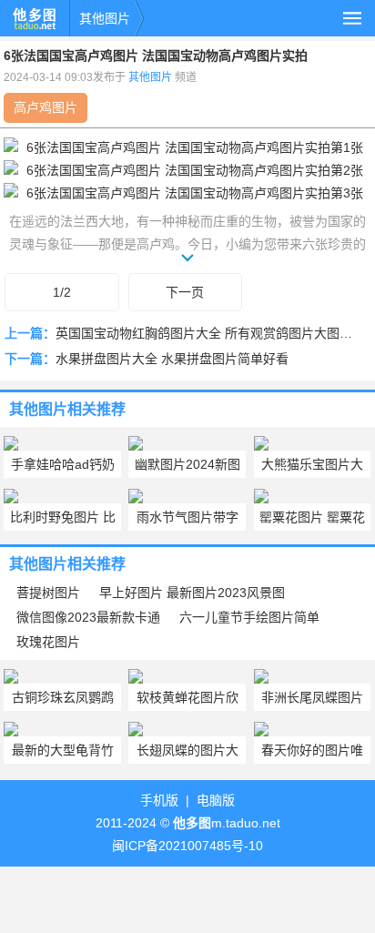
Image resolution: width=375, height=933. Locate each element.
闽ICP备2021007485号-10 (187, 845)
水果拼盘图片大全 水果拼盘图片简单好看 (172, 358)
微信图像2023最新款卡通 (88, 617)
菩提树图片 (48, 592)
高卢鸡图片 (45, 107)
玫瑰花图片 (48, 641)
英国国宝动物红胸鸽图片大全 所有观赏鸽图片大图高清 (210, 333)
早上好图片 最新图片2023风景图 (192, 592)
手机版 (159, 800)
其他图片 (104, 18)
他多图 (35, 18)
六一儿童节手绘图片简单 (249, 617)
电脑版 (216, 800)
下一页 (185, 292)
